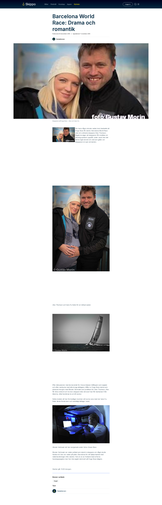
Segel (56, 481)
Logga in (127, 4)
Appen (69, 4)
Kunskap (62, 4)
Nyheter (77, 4)
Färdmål (53, 4)
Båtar (46, 4)
